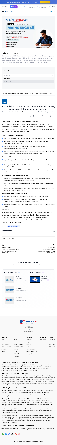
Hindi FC (16, 349)
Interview (3, 349)
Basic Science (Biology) (41, 93)
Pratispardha (29, 354)
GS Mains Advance (18, 344)
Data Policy (52, 346)
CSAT (15, 342)
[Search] (47, 11)
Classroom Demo (30, 349)
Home (2, 339)
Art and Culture (28, 93)
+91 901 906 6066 (31, 7)
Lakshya (3, 351)
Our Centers (43, 339)
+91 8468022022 (28, 327)
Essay (15, 339)
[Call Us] (25, 6)
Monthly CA (16, 356)
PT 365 (15, 351)
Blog (27, 346)
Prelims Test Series (6, 346)
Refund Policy (52, 344)
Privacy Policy (52, 342)
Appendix (20, 93)
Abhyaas (28, 342)
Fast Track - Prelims (18, 346)
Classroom (4, 342)
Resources (29, 339)
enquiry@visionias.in (28, 331)
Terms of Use (52, 339)
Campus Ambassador (31, 351)
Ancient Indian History (9, 93)
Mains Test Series (5, 344)
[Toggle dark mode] (20, 6)
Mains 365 (16, 354)
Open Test (29, 344)
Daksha (3, 354)
